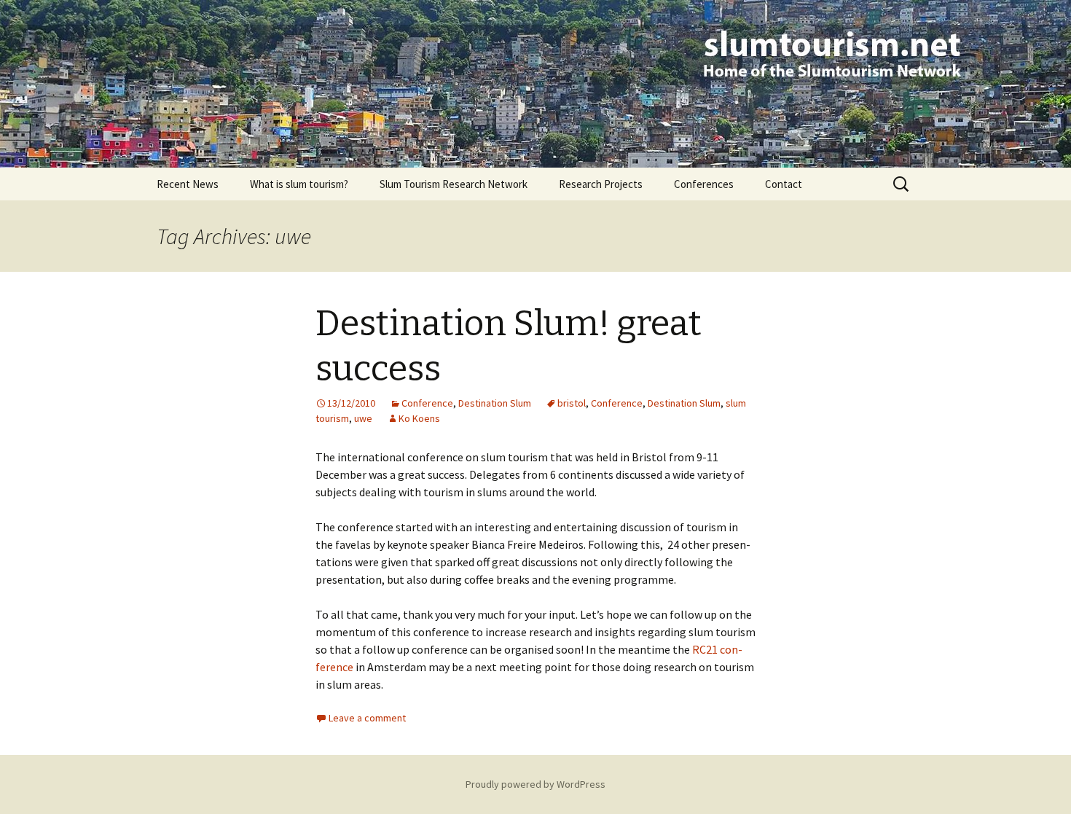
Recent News (188, 184)
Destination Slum (494, 403)
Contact (783, 184)
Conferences (704, 184)
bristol (571, 403)
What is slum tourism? (299, 184)
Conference (427, 403)
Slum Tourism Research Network (453, 184)
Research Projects (601, 184)
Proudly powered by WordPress (535, 784)
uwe (363, 418)
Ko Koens (419, 418)
